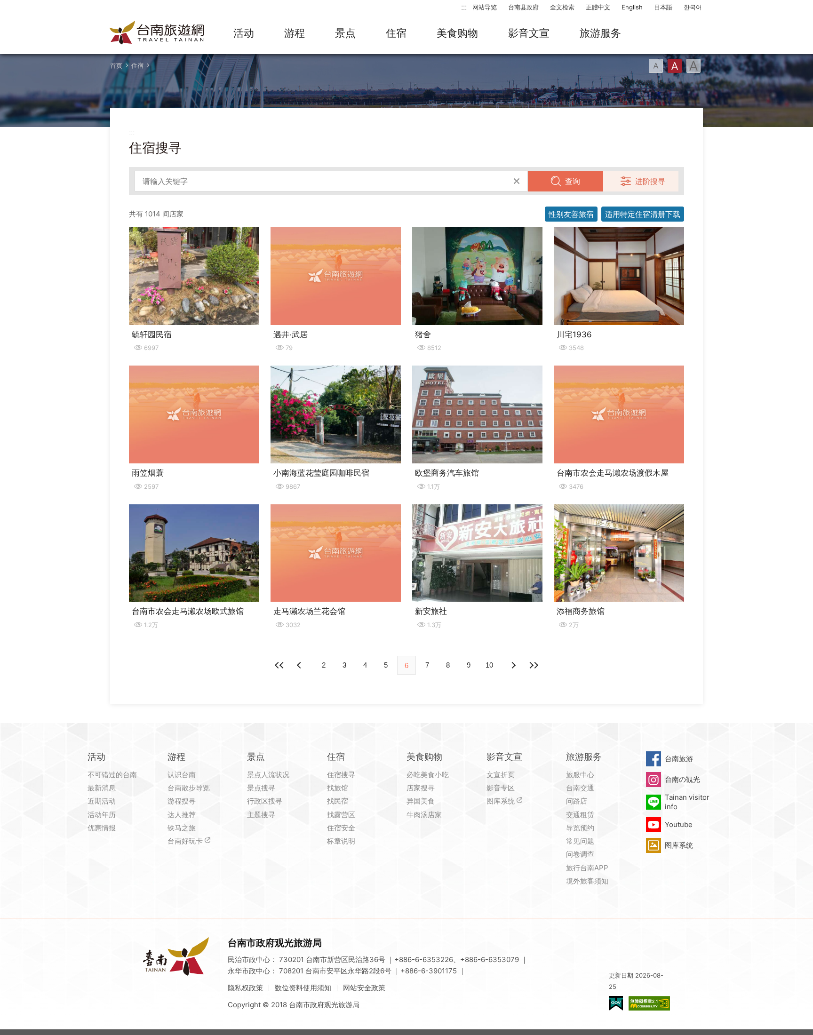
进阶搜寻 (650, 181)
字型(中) (675, 66)
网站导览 (484, 7)
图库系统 (500, 800)
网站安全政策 (364, 987)
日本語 (663, 7)
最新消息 (102, 787)
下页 (300, 665)
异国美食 (420, 800)
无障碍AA (649, 1003)
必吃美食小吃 (427, 774)
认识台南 (181, 774)
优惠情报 (102, 827)
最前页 (279, 665)
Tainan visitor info (687, 802)
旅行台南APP (587, 867)
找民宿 (337, 800)
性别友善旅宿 (571, 214)
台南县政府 (523, 7)
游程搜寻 (181, 800)
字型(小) (656, 66)
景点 (345, 33)
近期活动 (102, 800)
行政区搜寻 (264, 800)
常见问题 (580, 840)
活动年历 (102, 814)
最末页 (533, 665)
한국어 (693, 7)
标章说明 (341, 840)
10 (489, 665)
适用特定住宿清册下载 (642, 214)
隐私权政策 (245, 987)
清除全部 (516, 181)
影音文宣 (529, 33)
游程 (294, 33)
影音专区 (500, 787)
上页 (512, 665)
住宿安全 (341, 827)
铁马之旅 (181, 827)
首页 (116, 65)
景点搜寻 (261, 787)
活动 (243, 33)
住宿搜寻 (341, 774)
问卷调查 (580, 854)
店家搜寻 (420, 787)
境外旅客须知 (587, 880)
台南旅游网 (157, 33)
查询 (572, 181)
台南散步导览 (188, 787)
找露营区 (341, 814)
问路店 (576, 800)
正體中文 (598, 7)
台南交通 (580, 787)
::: (464, 6)
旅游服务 (600, 33)
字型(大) (693, 66)
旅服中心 (580, 774)
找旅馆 (337, 787)
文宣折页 (500, 774)
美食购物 (457, 33)
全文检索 (562, 7)
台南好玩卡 (185, 840)
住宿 (396, 33)
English (632, 7)
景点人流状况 (268, 774)
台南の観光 (682, 779)
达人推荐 (181, 814)
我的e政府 (616, 1003)
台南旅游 (679, 758)
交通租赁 (580, 814)
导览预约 (580, 827)
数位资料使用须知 (303, 987)
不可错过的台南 (112, 774)
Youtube (679, 824)
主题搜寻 (261, 814)
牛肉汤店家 (424, 814)
